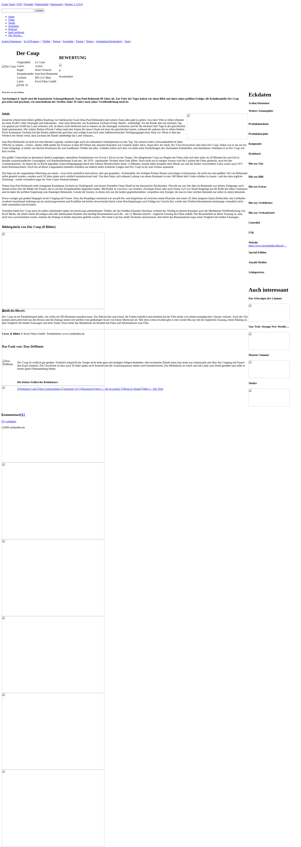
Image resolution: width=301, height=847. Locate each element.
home (11, 16)
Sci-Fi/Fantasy (32, 41)
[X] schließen (8, 421)
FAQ (19, 4)
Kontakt (28, 4)
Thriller (46, 41)
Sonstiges (13, 26)
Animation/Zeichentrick (109, 41)
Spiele (11, 22)
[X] (22, 415)
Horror (56, 41)
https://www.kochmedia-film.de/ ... (268, 245)
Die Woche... (15, 35)
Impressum (57, 4)
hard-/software (16, 32)
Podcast (12, 29)
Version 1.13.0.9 (73, 4)
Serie (127, 41)
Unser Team (8, 4)
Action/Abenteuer (11, 41)
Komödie (68, 41)
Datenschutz (42, 4)
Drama (79, 41)
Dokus (89, 41)
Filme (11, 19)
